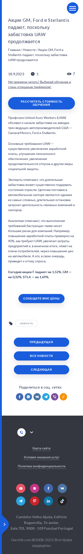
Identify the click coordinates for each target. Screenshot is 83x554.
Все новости (41, 356)
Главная (14, 50)
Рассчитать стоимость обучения (41, 103)
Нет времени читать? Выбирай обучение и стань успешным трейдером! (39, 84)
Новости (29, 50)
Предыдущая (41, 342)
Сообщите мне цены (41, 298)
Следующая (41, 369)
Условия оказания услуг (41, 457)
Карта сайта (41, 448)
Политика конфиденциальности (41, 466)
